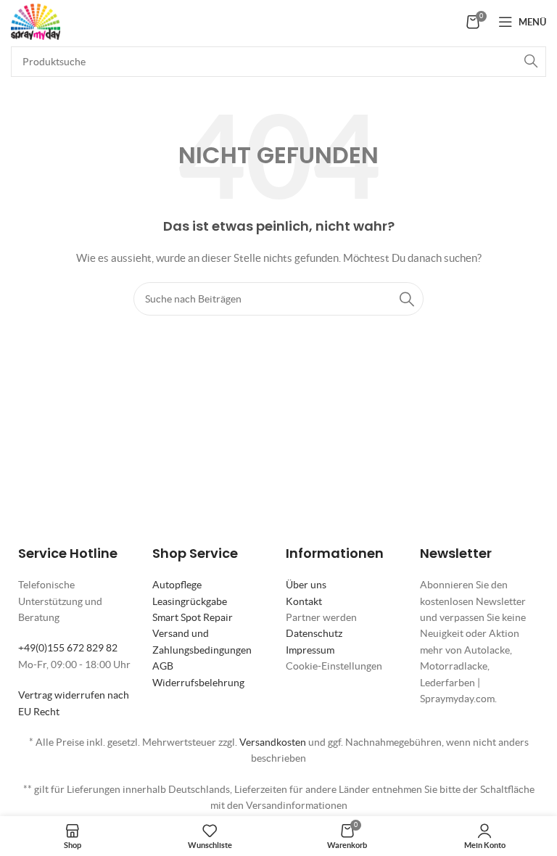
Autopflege (177, 584)
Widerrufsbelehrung (198, 682)
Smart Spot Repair (192, 617)
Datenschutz (314, 633)
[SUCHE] (531, 61)
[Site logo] (35, 20)
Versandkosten (272, 742)
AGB (162, 666)
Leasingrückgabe (189, 601)
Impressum (310, 650)
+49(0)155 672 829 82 (67, 648)
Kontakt (304, 601)
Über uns (306, 584)
